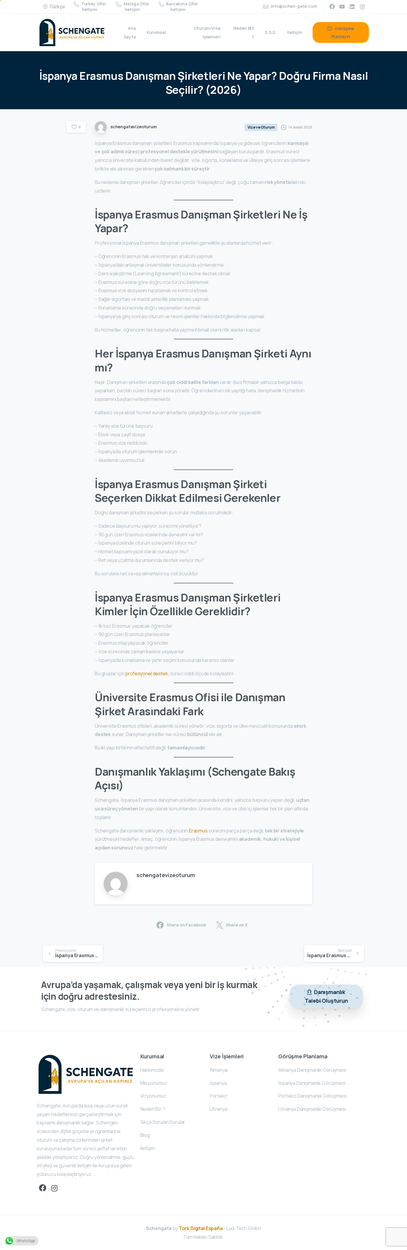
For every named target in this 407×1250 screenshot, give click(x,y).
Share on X (237, 925)
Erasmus (198, 830)
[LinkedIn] (352, 6)
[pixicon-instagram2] (54, 1188)
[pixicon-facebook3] (43, 1188)
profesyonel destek (146, 673)
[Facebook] (332, 6)
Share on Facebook (186, 925)
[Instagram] (362, 6)
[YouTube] (342, 6)
